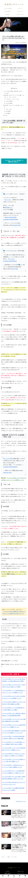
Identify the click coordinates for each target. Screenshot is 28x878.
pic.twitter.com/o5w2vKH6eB (10, 219)
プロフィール (20, 871)
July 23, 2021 (14, 268)
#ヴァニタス (7, 199)
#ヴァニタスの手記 (8, 458)
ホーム (7, 871)
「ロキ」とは (8, 109)
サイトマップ (20, 873)
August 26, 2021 (7, 472)
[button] (25, 451)
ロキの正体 (7, 111)
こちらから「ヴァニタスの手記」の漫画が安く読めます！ (14, 161)
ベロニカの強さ (8, 103)
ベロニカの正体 (8, 101)
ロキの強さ (7, 113)
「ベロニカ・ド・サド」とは (11, 99)
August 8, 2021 (17, 225)
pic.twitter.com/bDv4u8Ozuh (10, 466)
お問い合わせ (8, 873)
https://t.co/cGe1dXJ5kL (11, 217)
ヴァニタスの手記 (6, 798)
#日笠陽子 (7, 207)
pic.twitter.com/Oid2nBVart (10, 261)
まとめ (5, 115)
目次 (12, 88)
